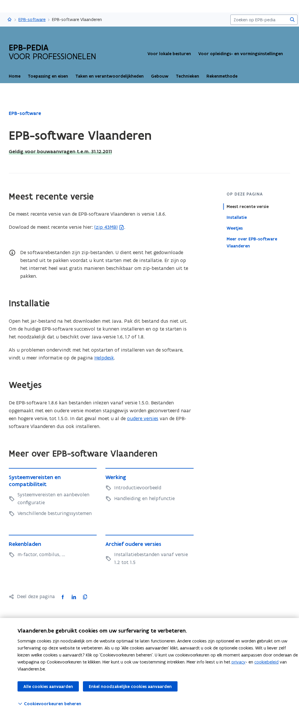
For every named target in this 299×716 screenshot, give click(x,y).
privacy (239, 662)
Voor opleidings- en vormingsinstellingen (240, 54)
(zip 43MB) (106, 227)
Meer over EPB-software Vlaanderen (252, 242)
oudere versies (142, 418)
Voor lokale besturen (169, 54)
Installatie (237, 217)
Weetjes (235, 228)
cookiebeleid (266, 662)
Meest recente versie (248, 206)
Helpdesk (104, 357)
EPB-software (32, 19)
